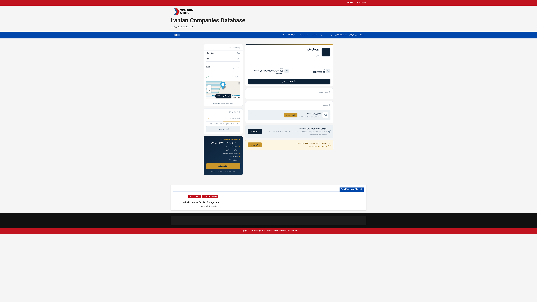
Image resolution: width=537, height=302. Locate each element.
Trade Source (195, 196)
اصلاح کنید (215, 103)
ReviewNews (279, 230)
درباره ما (283, 34)
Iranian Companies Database (208, 21)
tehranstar (213, 206)
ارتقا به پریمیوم (255, 145)
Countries (213, 196)
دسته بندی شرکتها (356, 34)
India (205, 196)
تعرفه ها (291, 34)
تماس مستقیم (287, 81)
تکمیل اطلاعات (255, 131)
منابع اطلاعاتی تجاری (338, 34)
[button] (173, 35)
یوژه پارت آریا (313, 49)
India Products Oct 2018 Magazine (201, 202)
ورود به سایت (317, 34)
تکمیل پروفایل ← (223, 129)
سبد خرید (304, 34)
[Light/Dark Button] (177, 35)
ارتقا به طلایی (223, 166)
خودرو (317, 56)
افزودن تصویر (290, 115)
